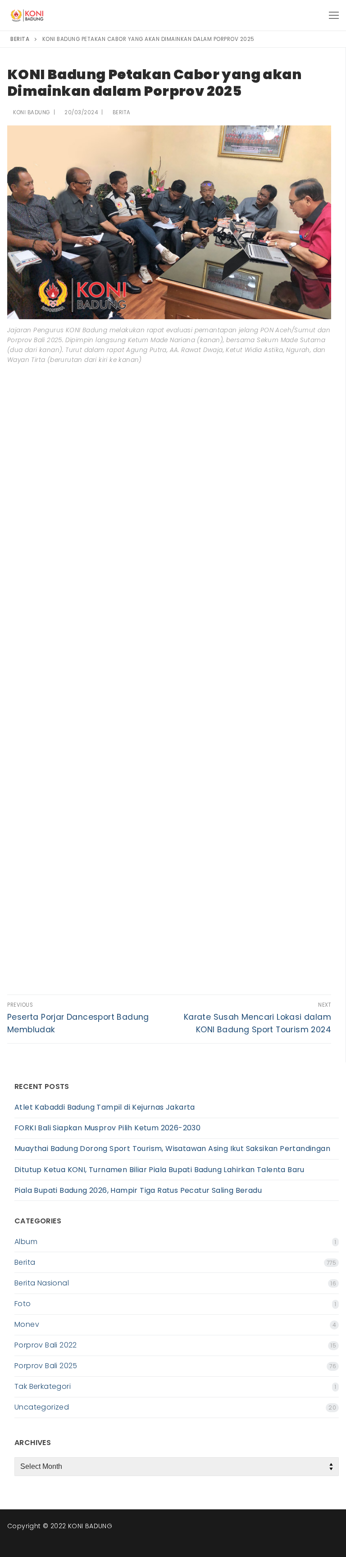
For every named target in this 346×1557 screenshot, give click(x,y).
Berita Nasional (41, 1283)
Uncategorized (41, 1407)
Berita (121, 112)
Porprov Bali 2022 (45, 1345)
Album (25, 1241)
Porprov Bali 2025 (45, 1366)
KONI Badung (31, 112)
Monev (26, 1324)
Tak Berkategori (42, 1386)
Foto (22, 1303)
